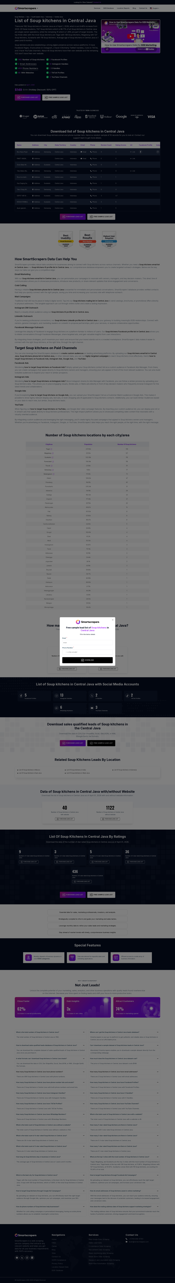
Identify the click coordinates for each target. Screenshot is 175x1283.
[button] (64, 652)
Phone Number (68, 648)
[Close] (113, 620)
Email (64, 638)
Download (89, 660)
